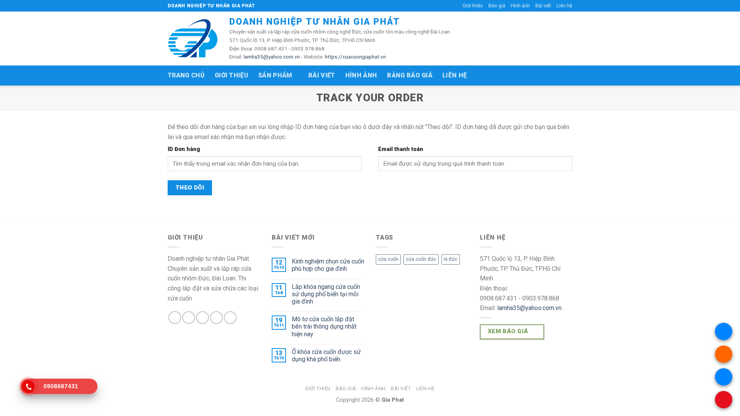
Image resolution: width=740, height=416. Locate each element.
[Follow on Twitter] (202, 317)
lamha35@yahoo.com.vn (272, 57)
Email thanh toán (400, 149)
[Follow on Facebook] (174, 317)
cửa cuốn (388, 259)
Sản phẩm (275, 75)
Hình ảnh (520, 5)
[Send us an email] (216, 317)
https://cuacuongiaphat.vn (355, 57)
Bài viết (543, 5)
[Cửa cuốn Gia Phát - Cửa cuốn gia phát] (193, 38)
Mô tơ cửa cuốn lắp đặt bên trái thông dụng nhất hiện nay (324, 326)
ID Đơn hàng (184, 149)
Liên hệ (564, 5)
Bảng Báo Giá (409, 75)
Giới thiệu (472, 5)
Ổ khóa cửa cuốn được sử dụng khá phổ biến (326, 355)
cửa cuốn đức (421, 259)
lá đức (450, 259)
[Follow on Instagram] (188, 317)
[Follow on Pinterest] (230, 317)
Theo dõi (190, 187)
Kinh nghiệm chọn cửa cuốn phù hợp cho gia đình (328, 265)
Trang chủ (186, 75)
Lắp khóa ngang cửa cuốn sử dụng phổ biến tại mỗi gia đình (326, 294)
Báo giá (496, 5)
